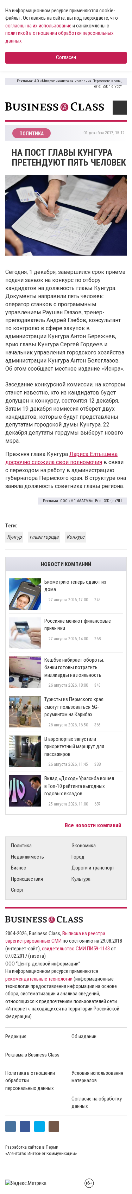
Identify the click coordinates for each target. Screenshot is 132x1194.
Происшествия (27, 879)
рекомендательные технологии (39, 979)
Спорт (17, 890)
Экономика (83, 845)
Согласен (66, 57)
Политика (21, 845)
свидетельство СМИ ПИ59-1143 (76, 948)
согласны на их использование (38, 26)
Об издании (83, 1036)
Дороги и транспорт (92, 868)
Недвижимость (27, 857)
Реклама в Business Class (32, 1055)
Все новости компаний (93, 825)
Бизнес (18, 868)
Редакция (15, 1036)
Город (77, 857)
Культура (80, 879)
